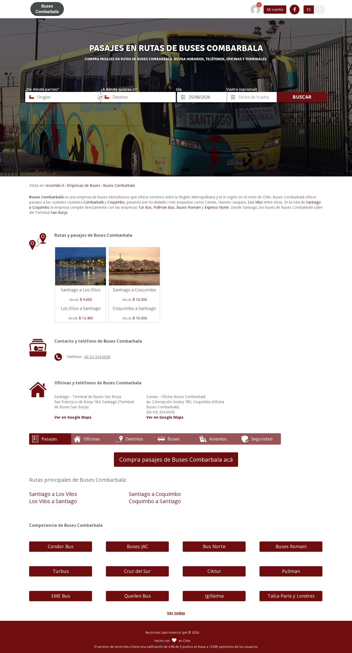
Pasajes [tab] (49, 439)
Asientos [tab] (218, 439)
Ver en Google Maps (72, 417)
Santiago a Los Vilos (53, 493)
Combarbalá (93, 202)
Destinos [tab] (134, 439)
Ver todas (176, 612)
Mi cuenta (275, 9)
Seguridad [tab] (262, 439)
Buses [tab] (173, 439)
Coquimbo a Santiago (155, 501)
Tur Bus (145, 207)
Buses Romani (189, 207)
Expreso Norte (217, 207)
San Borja (59, 212)
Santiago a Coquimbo (155, 493)
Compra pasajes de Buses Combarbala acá (176, 459)
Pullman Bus (164, 207)
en (319, 9)
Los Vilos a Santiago (53, 501)
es (309, 9)
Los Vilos (255, 202)
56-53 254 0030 (97, 356)
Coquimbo (116, 202)
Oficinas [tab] (91, 439)
